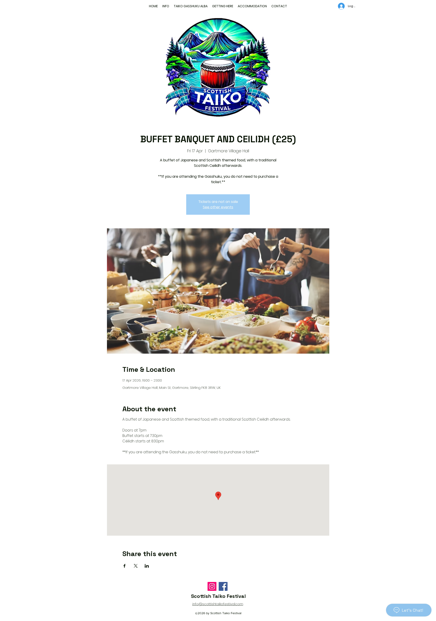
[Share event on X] (136, 566)
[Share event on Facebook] (124, 566)
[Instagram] (212, 586)
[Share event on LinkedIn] (147, 566)
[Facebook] (223, 586)
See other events (218, 207)
